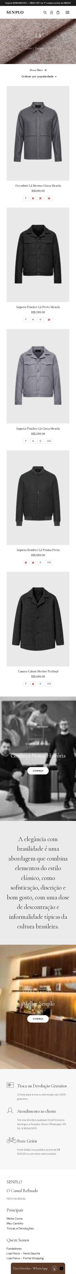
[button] (67, 12)
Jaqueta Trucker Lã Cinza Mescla (38, 428)
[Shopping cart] (56, 12)
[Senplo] (15, 12)
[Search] (43, 12)
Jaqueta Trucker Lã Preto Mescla (38, 307)
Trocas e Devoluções (20, 1228)
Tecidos (40, 48)
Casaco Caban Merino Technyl (38, 671)
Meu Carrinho (15, 1223)
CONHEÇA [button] (38, 770)
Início (28, 48)
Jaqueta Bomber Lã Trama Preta (38, 550)
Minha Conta (15, 1219)
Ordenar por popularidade (37, 76)
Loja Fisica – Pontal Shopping (25, 1258)
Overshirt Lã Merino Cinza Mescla (38, 185)
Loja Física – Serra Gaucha (23, 1253)
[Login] (50, 12)
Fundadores (14, 1249)
